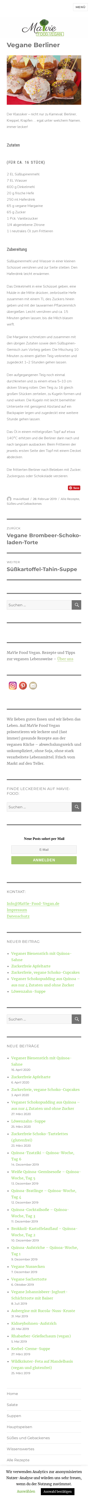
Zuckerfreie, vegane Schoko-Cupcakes (45, 972)
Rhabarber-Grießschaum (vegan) (41, 1336)
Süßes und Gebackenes (24, 503)
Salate (12, 1405)
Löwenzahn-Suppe (28, 991)
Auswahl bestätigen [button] (58, 1492)
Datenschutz (18, 916)
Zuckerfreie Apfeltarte (31, 966)
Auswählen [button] (26, 1491)
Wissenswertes (20, 1449)
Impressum (17, 910)
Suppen (14, 1416)
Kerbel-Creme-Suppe (30, 1348)
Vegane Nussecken (28, 1266)
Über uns (65, 659)
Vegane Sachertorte (29, 1279)
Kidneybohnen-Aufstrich (34, 1323)
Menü (81, 7)
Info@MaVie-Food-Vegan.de (33, 903)
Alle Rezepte (70, 499)
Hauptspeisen (19, 1427)
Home (12, 1394)
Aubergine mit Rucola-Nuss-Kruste (43, 1310)
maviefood (21, 499)
